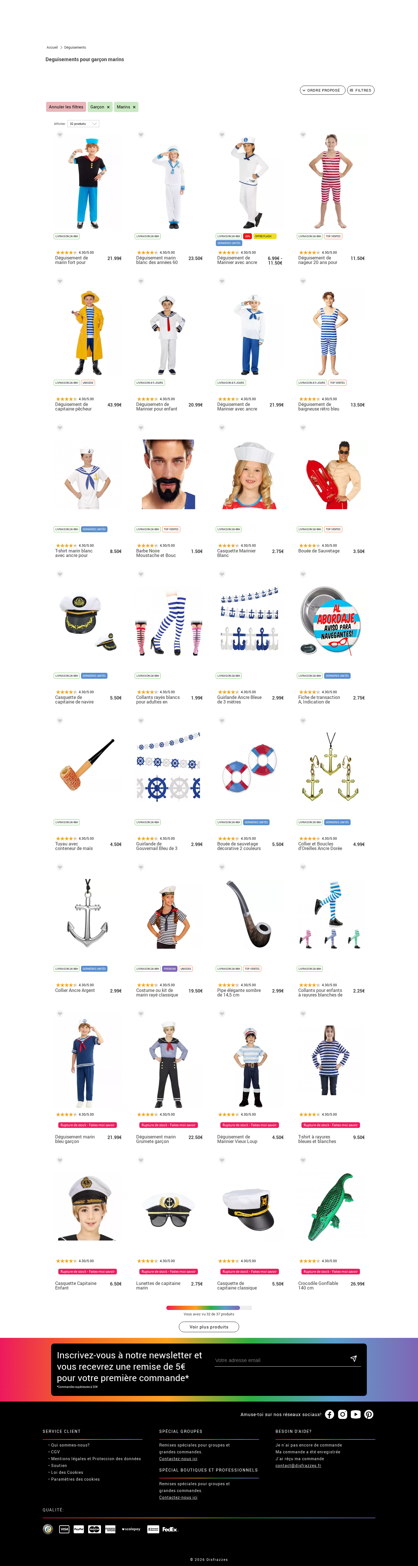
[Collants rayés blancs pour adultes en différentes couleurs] (140, 575)
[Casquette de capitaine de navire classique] (59, 575)
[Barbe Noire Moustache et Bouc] (140, 428)
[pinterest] (368, 1415)
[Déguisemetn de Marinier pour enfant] (140, 282)
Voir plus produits (209, 1327)
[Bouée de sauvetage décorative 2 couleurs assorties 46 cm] (221, 721)
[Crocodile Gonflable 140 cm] (302, 1161)
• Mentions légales (67, 1458)
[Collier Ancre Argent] (59, 868)
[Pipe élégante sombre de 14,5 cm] (221, 868)
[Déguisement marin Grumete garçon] (140, 1014)
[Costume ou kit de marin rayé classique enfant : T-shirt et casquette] (140, 868)
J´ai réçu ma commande (300, 1458)
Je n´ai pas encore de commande (309, 1445)
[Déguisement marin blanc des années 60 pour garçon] (140, 135)
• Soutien (57, 1465)
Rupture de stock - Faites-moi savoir (88, 1125)
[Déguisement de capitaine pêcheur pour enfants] (59, 282)
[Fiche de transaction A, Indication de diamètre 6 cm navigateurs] (302, 575)
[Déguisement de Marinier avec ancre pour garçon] (221, 135)
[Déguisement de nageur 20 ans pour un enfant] (302, 135)
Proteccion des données (116, 1458)
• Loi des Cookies (65, 1472)
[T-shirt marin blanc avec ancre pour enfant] (59, 428)
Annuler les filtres (66, 107)
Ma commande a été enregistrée (308, 1451)
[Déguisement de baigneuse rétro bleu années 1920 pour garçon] (302, 282)
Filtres (363, 90)
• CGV (54, 1451)
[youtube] (355, 1415)
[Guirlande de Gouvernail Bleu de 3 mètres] (140, 721)
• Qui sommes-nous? (69, 1445)
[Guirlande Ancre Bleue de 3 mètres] (221, 575)
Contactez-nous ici (178, 1458)
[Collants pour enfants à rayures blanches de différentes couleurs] (302, 868)
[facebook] (329, 1415)
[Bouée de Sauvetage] (302, 428)
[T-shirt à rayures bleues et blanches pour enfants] (302, 1014)
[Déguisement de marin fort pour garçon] (59, 135)
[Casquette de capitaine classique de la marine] (221, 1161)
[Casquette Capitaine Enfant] (59, 1161)
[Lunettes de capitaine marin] (140, 1161)
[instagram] (342, 1415)
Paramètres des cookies (75, 1479)
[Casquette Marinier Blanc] (221, 428)
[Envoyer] (353, 1359)
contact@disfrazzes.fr (298, 1465)
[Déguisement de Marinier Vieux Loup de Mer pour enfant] (221, 1014)
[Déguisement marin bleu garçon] (59, 1014)
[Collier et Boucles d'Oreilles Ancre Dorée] (302, 721)
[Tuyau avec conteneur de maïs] (59, 721)
